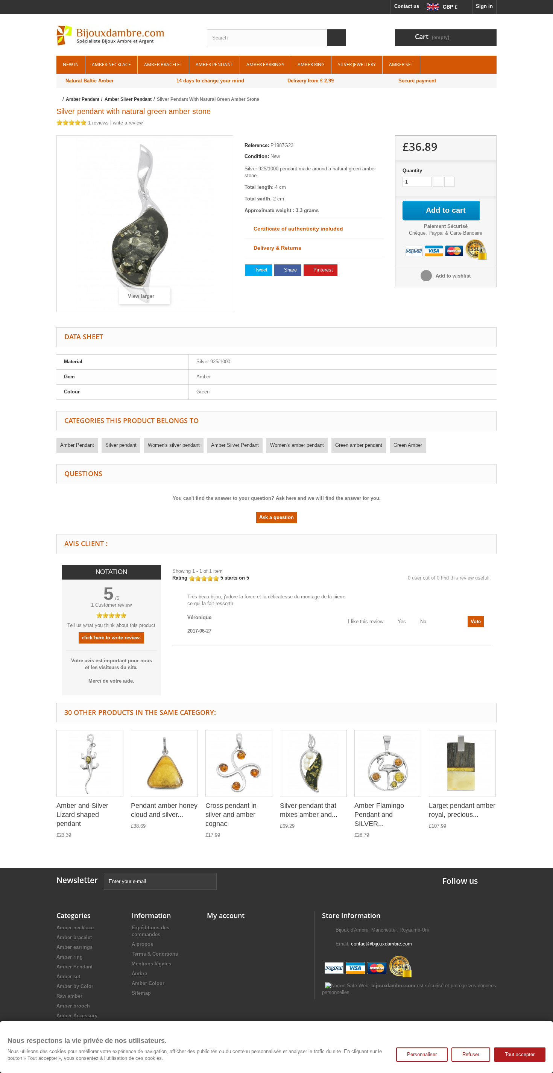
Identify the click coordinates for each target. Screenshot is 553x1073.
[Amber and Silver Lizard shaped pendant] (89, 763)
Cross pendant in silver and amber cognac (231, 814)
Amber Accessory (76, 1015)
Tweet (260, 270)
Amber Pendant (214, 64)
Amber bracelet (163, 64)
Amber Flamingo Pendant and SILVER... (379, 814)
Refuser (470, 1054)
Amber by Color (74, 986)
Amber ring (311, 64)
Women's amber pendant (297, 445)
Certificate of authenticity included (296, 229)
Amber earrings (265, 64)
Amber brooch (73, 1006)
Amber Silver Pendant (235, 445)
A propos (142, 944)
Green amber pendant (358, 445)
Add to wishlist (452, 276)
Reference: (257, 145)
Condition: (257, 156)
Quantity (412, 170)
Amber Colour (148, 983)
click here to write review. (111, 637)
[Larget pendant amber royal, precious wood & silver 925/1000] (462, 763)
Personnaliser (422, 1054)
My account (226, 915)
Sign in (484, 6)
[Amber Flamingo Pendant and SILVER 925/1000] (387, 763)
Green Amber (407, 445)
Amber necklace (111, 64)
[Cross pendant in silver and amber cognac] (238, 763)
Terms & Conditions (155, 954)
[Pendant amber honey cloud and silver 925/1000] (164, 763)
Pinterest (322, 270)
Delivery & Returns (275, 248)
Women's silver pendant (174, 445)
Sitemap (141, 993)
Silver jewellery (357, 64)
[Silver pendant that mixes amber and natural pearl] (313, 763)
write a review (128, 123)
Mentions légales (151, 964)
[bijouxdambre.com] (126, 36)
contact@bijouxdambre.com (381, 944)
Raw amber (69, 996)
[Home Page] (59, 99)
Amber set (401, 64)
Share (290, 270)
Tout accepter (520, 1054)
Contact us (406, 6)
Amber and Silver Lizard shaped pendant (82, 814)
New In (71, 64)
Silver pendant (121, 445)
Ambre (139, 973)
